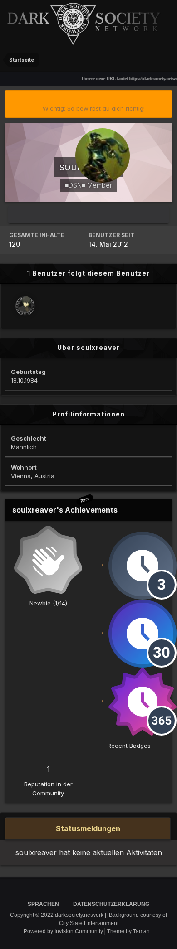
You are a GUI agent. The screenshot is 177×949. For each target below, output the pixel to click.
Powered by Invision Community (63, 931)
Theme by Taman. (129, 931)
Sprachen (44, 904)
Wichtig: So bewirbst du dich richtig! (94, 108)
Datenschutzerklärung (111, 904)
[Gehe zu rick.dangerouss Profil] (25, 305)
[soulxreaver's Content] (88, 214)
